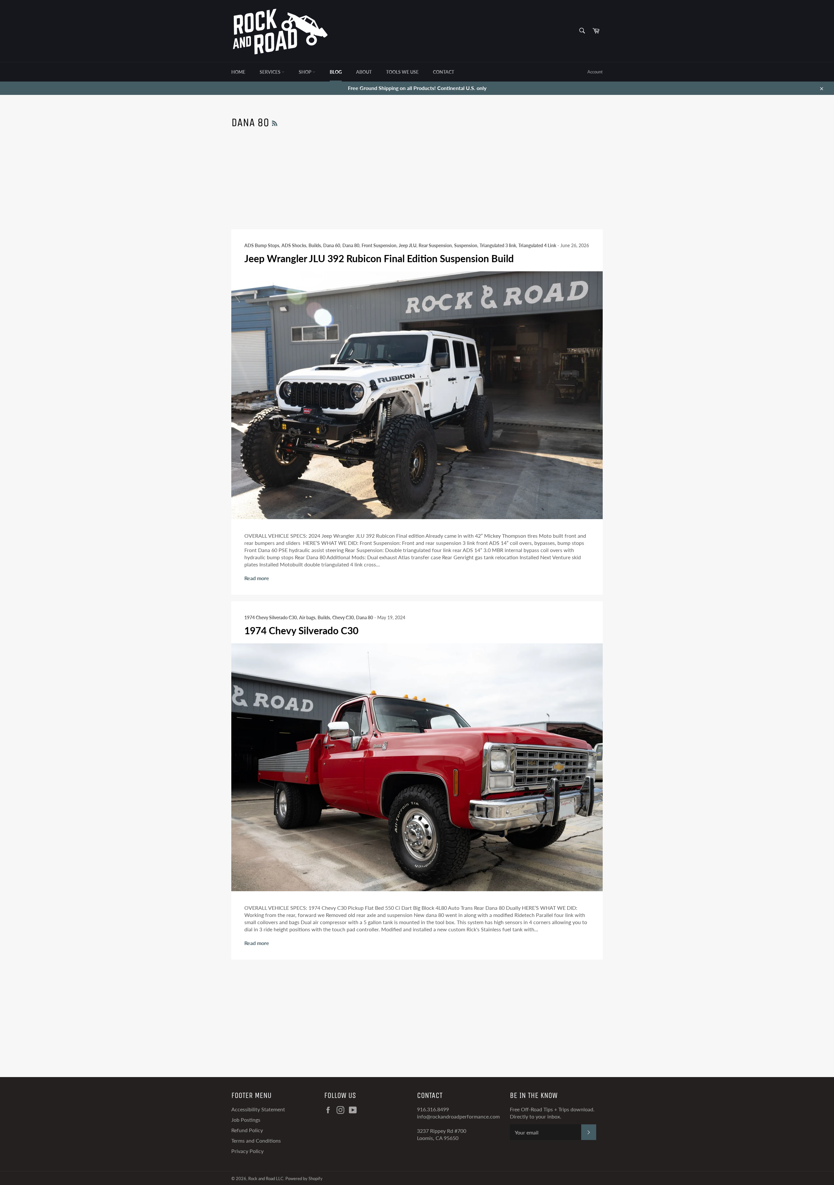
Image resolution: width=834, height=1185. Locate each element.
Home (238, 72)
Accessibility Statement (258, 1109)
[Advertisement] (417, 183)
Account (595, 71)
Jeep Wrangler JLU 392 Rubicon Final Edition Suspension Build (379, 258)
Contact (443, 72)
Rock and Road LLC (265, 1178)
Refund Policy (247, 1130)
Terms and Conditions (256, 1140)
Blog (336, 72)
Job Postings (245, 1120)
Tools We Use (402, 72)
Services (270, 72)
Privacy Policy (247, 1151)
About (364, 72)
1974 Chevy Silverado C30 (301, 630)
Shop (305, 72)
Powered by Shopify (304, 1178)
